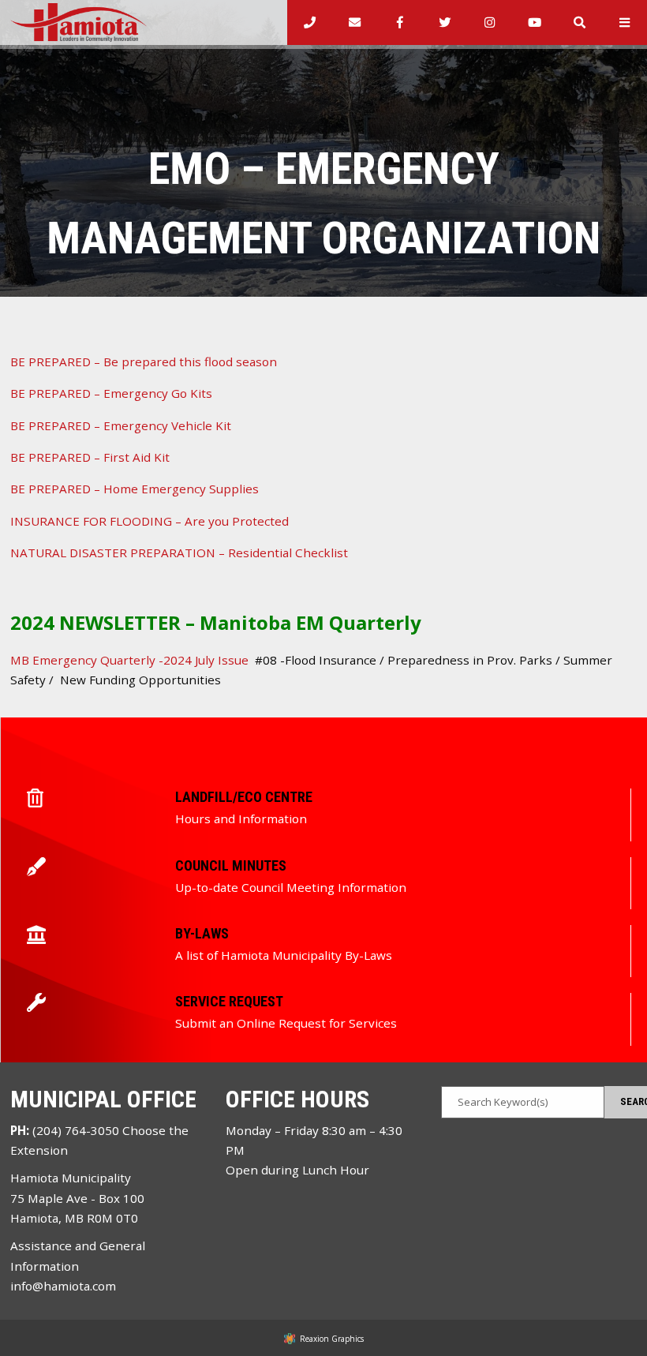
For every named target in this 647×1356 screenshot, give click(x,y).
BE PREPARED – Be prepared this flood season (143, 361)
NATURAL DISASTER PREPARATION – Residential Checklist (179, 552)
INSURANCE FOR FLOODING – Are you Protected (149, 521)
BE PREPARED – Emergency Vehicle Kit (120, 425)
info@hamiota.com (63, 1286)
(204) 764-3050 (75, 1130)
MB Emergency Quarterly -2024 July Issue (129, 660)
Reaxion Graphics (332, 1338)
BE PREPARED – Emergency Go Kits (111, 393)
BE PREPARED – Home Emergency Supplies (134, 488)
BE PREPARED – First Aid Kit (90, 457)
